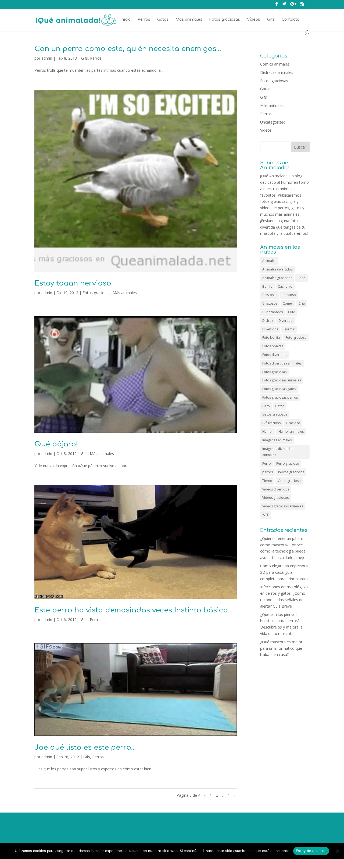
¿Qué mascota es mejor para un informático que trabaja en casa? (281, 648)
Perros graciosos (291, 472)
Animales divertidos (277, 269)
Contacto (290, 19)
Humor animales (291, 431)
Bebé (302, 278)
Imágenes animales (277, 440)
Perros (144, 19)
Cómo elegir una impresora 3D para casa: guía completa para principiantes (284, 572)
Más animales (188, 19)
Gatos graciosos (274, 414)
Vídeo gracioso (289, 480)
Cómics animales (275, 64)
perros (267, 472)
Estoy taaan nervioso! (73, 283)
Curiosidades (272, 312)
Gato (266, 406)
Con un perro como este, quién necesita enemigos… (127, 49)
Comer (288, 303)
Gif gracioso (271, 423)
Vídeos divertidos (275, 489)
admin (46, 58)
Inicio (125, 19)
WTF (265, 514)
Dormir (289, 329)
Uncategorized (272, 122)
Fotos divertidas (274, 354)
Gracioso (293, 423)
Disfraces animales (276, 72)
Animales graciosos (277, 278)
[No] (337, 851)
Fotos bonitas (272, 346)
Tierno (267, 480)
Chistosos (269, 303)
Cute (291, 312)
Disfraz (267, 320)
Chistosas (269, 295)
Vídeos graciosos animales (282, 506)
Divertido (285, 320)
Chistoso (289, 295)
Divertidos (270, 329)
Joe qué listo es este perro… (85, 747)
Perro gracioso (287, 463)
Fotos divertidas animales (282, 363)
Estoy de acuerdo (311, 851)
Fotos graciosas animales (281, 380)
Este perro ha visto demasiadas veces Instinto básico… (133, 610)
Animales (269, 260)
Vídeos (253, 19)
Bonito (267, 286)
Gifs (271, 19)
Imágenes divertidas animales (277, 451)
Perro (266, 463)
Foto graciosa (295, 337)
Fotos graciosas (224, 19)
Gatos (163, 19)
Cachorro (285, 286)
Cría (302, 303)
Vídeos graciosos (275, 497)
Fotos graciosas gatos (279, 389)
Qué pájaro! (56, 444)
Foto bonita (271, 337)
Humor (267, 431)
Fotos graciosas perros (280, 397)
